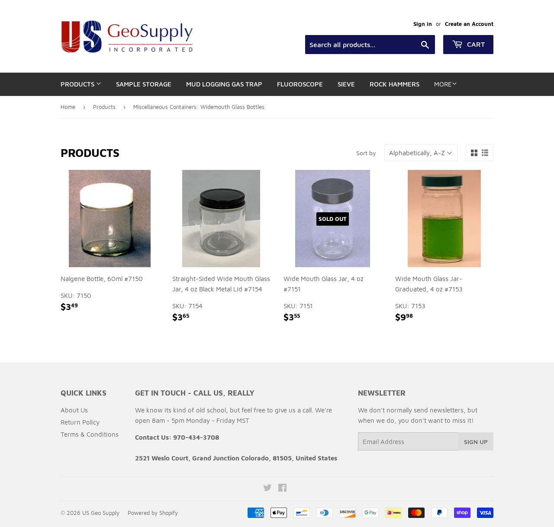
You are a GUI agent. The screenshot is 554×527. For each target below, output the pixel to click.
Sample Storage (143, 84)
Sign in (422, 24)
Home (68, 106)
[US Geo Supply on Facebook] (282, 488)
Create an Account (469, 24)
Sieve (346, 84)
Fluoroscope (300, 84)
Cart (475, 44)
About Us (74, 410)
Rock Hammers (394, 84)
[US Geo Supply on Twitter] (267, 488)
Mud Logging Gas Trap (224, 84)
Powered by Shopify (153, 512)
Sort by (366, 153)
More (443, 84)
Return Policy (80, 422)
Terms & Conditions (90, 434)
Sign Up (476, 441)
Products (78, 84)
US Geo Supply (100, 512)
